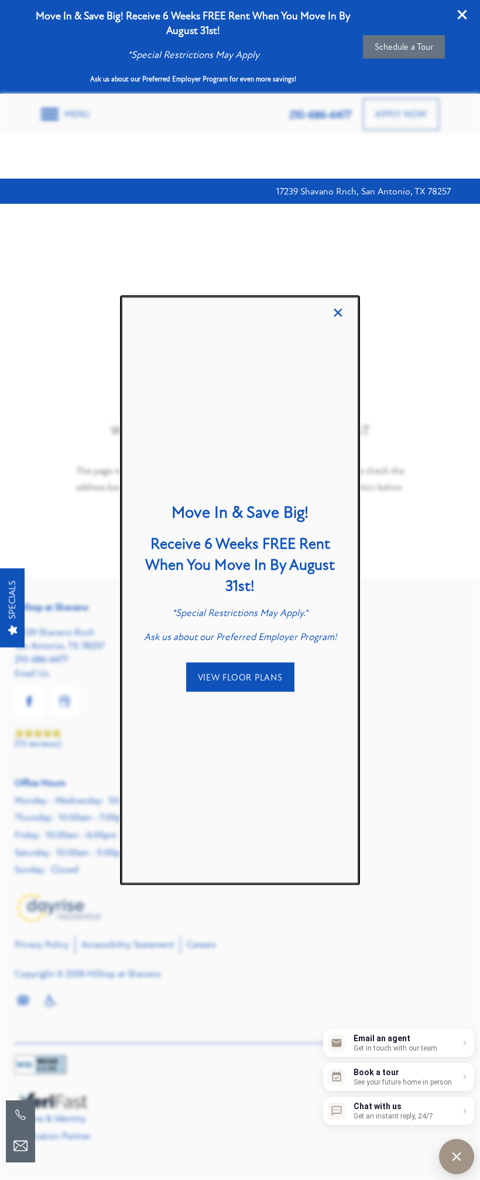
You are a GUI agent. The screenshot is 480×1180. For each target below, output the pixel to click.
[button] (240, 677)
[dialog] (240, 590)
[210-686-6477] (20, 1115)
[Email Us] (20, 1146)
